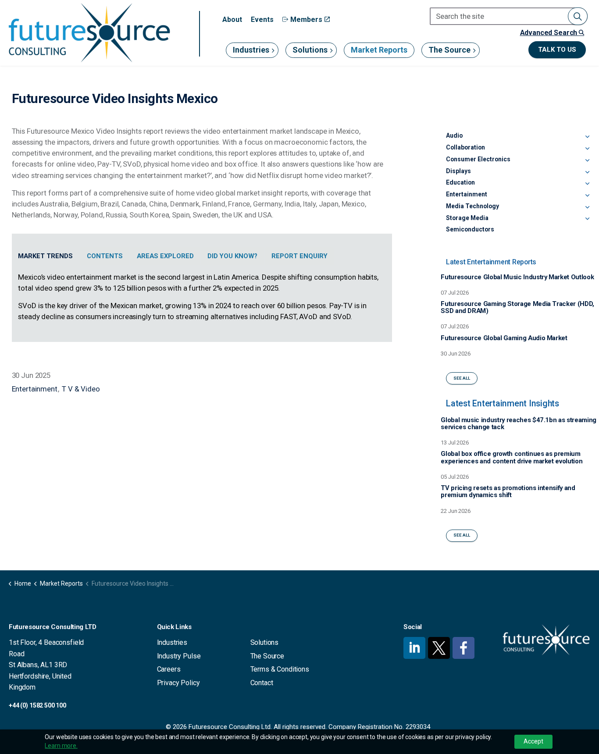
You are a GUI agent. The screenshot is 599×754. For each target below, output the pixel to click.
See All (461, 378)
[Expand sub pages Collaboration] (587, 149)
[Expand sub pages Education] (587, 184)
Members (306, 19)
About (232, 19)
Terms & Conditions (279, 669)
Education (460, 182)
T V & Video (81, 388)
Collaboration (465, 147)
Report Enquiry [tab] (299, 256)
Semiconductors (470, 229)
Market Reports (379, 49)
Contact (261, 683)
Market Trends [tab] (45, 256)
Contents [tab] (105, 256)
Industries (251, 49)
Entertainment (34, 388)
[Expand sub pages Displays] (587, 172)
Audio (454, 135)
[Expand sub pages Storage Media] (587, 219)
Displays (458, 170)
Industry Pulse (179, 656)
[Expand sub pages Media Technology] (587, 208)
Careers (169, 669)
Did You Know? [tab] (232, 256)
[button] (578, 16)
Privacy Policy (178, 683)
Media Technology (472, 206)
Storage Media (467, 217)
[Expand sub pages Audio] (587, 137)
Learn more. (61, 745)
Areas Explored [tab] (165, 256)
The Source (449, 49)
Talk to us (557, 49)
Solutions (310, 49)
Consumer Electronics (478, 159)
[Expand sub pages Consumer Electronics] (587, 161)
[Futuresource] (89, 32)
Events (262, 19)
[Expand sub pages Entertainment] (587, 196)
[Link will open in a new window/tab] (414, 648)
